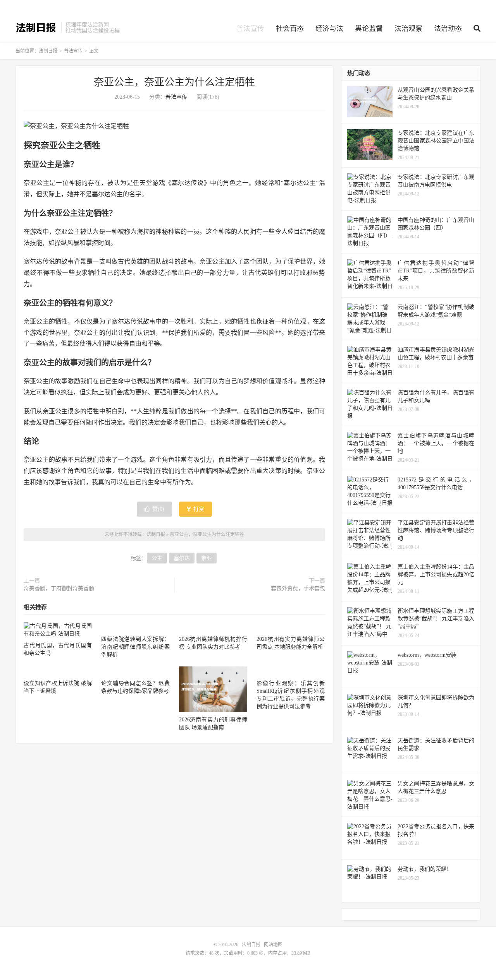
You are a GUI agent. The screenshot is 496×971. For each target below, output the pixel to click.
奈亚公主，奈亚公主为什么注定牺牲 (174, 82)
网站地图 (273, 944)
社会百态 (290, 29)
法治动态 (448, 29)
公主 (157, 558)
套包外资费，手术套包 (298, 588)
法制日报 (36, 27)
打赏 (198, 509)
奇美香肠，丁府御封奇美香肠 (59, 588)
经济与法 (329, 29)
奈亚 (206, 558)
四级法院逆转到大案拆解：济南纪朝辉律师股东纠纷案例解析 (135, 647)
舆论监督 (369, 29)
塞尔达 (182, 558)
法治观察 (408, 29)
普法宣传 (250, 29)
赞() (158, 509)
